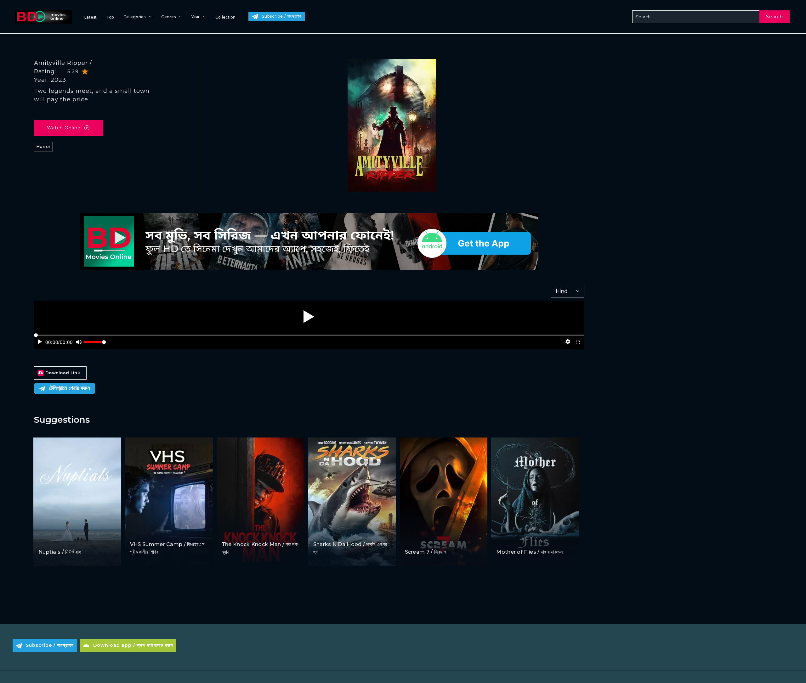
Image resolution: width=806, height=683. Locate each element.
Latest (90, 17)
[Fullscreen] (577, 342)
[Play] (309, 316)
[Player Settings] (567, 342)
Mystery (431, 540)
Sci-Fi (320, 532)
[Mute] (79, 342)
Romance (66, 540)
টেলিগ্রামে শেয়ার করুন (69, 388)
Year (195, 16)
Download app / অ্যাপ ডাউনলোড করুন (133, 645)
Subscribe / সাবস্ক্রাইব (281, 16)
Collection (225, 17)
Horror (43, 146)
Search (774, 17)
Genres (168, 16)
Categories (134, 16)
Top (110, 17)
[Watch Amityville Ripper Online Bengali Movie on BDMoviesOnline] (42, 17)
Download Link (62, 372)
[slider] (95, 344)
